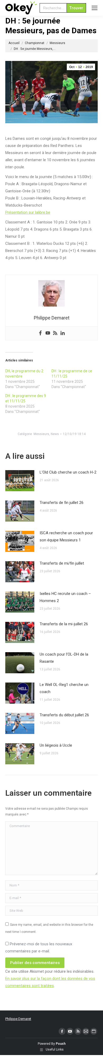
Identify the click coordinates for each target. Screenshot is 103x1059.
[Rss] (55, 333)
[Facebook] (40, 333)
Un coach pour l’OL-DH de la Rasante (64, 658)
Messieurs (41, 434)
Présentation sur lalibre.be (27, 212)
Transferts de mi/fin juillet (62, 563)
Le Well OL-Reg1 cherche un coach (64, 688)
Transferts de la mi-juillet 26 (64, 624)
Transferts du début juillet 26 (64, 715)
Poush (60, 1044)
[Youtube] (47, 333)
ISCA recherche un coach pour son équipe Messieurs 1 (66, 536)
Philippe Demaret (18, 1019)
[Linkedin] (62, 333)
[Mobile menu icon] (94, 8)
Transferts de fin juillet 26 (61, 502)
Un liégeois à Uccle (56, 745)
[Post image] (19, 480)
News (55, 434)
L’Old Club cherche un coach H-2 (68, 472)
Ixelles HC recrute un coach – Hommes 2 (65, 597)
